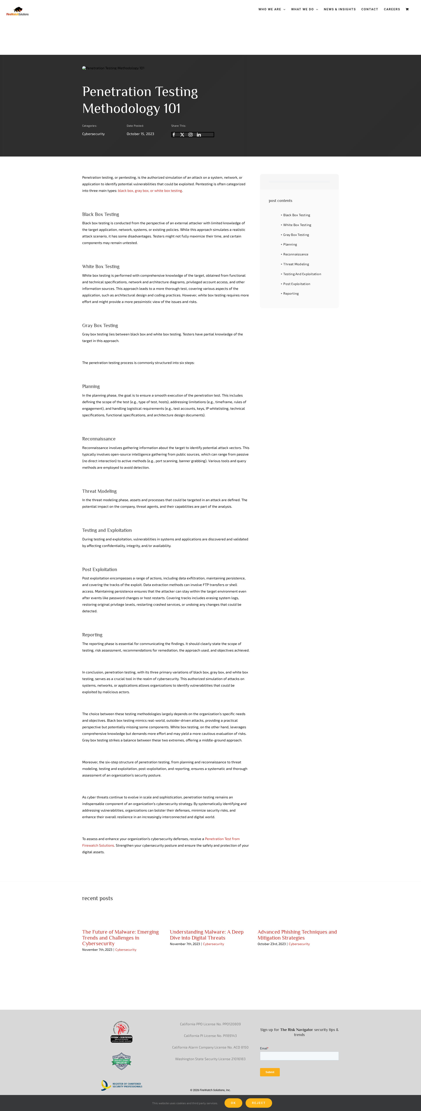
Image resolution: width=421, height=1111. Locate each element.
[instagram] (191, 135)
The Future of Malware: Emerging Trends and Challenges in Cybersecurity (120, 937)
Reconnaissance (295, 254)
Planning (290, 244)
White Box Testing (297, 225)
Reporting (291, 293)
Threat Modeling (296, 264)
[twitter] (182, 135)
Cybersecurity (93, 134)
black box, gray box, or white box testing (150, 190)
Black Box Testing (296, 215)
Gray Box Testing (296, 235)
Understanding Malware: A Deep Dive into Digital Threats (207, 934)
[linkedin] (199, 135)
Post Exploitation (296, 284)
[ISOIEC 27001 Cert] (121, 1054)
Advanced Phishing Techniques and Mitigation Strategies (297, 934)
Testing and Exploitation (302, 274)
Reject (259, 1103)
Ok (233, 1103)
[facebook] (174, 135)
